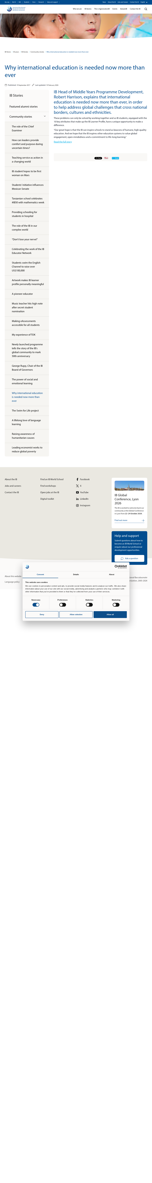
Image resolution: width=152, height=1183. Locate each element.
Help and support (52, 2)
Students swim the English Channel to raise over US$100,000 (26, 267)
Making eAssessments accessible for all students (26, 323)
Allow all (110, 615)
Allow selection (76, 615)
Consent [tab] (40, 575)
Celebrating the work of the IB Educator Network (28, 251)
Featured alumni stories (24, 106)
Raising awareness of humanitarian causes (23, 436)
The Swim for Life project (25, 410)
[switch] (62, 605)
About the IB (112, 2)
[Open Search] (146, 9)
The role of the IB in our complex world (24, 228)
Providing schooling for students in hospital (24, 214)
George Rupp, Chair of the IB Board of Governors (27, 368)
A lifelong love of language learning (26, 422)
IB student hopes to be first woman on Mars (26, 173)
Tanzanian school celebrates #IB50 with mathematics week (28, 200)
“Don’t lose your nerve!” (25, 239)
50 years (16, 52)
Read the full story (63, 142)
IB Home (8, 52)
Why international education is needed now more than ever (68, 52)
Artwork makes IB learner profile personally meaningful (28, 282)
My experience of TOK (23, 335)
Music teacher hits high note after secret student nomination (27, 307)
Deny (42, 615)
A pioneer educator (22, 294)
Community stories (37, 52)
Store (34, 2)
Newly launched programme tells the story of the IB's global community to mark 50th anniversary (27, 350)
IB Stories (24, 52)
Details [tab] (76, 575)
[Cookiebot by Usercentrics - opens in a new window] (116, 566)
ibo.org (7, 2)
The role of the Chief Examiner (23, 128)
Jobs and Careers (123, 2)
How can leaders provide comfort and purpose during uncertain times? (27, 144)
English (143, 2)
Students (26, 2)
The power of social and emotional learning (25, 381)
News (104, 2)
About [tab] (111, 575)
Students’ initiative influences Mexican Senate (28, 187)
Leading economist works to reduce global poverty (27, 449)
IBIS (20, 2)
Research (41, 2)
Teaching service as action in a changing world (27, 160)
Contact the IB (134, 2)
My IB (14, 2)
